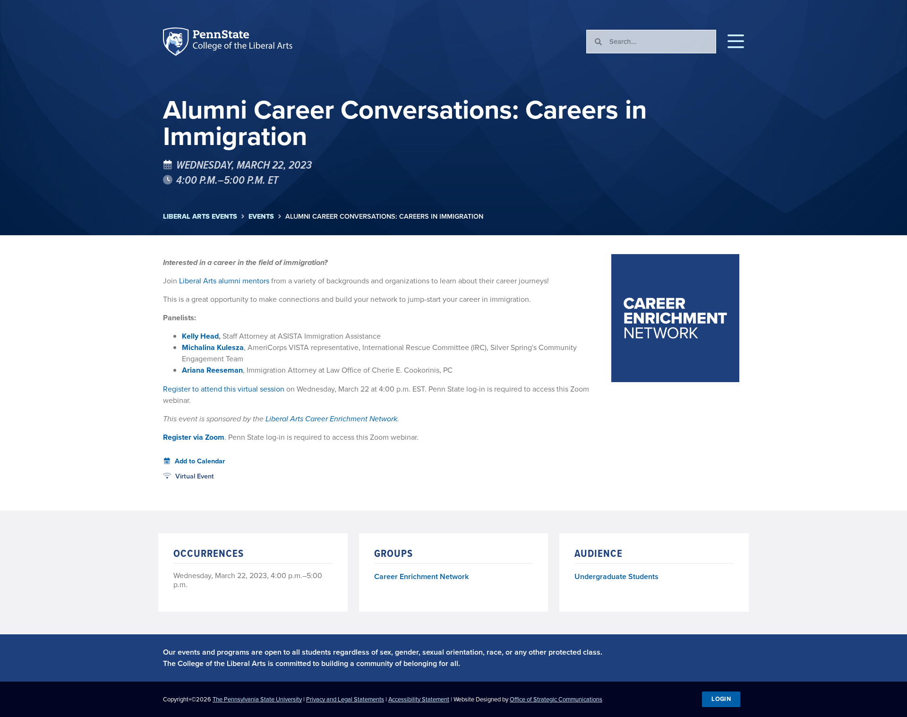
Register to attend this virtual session (223, 389)
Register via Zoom (193, 437)
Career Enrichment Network (421, 577)
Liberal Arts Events (200, 217)
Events (261, 217)
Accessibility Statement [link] (418, 699)
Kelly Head (200, 336)
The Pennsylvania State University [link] (257, 699)
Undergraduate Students (616, 576)
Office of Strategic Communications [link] (556, 699)
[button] (735, 41)
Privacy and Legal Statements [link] (345, 699)
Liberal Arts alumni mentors (224, 280)
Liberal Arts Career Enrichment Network (331, 418)
